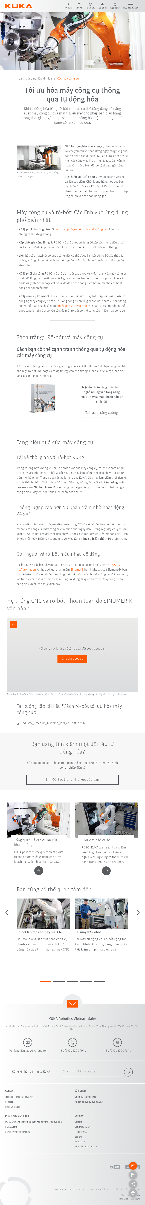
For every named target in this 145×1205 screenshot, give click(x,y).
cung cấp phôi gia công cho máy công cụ (81, 229)
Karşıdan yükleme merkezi (18, 1132)
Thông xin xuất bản (98, 1189)
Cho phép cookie (72, 659)
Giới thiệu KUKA (82, 1127)
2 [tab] (59, 981)
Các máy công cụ (68, 78)
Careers (78, 1122)
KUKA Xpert (11, 1127)
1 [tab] (45, 981)
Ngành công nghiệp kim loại (35, 78)
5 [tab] (99, 981)
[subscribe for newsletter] (128, 1072)
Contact (9, 1102)
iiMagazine (80, 1141)
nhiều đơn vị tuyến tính (72, 306)
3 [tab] (72, 981)
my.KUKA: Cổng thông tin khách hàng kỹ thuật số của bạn (33, 1122)
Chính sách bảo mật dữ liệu (127, 1189)
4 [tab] (86, 981)
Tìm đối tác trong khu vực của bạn (72, 780)
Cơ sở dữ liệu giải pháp (85, 1097)
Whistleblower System (86, 1146)
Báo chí (78, 1137)
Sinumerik (77, 569)
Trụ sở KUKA (81, 1132)
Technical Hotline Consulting (19, 1097)
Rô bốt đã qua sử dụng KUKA (89, 1102)
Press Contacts (12, 1107)
